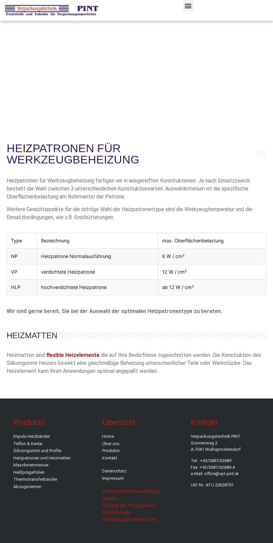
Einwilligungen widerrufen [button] (129, 519)
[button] (188, 5)
